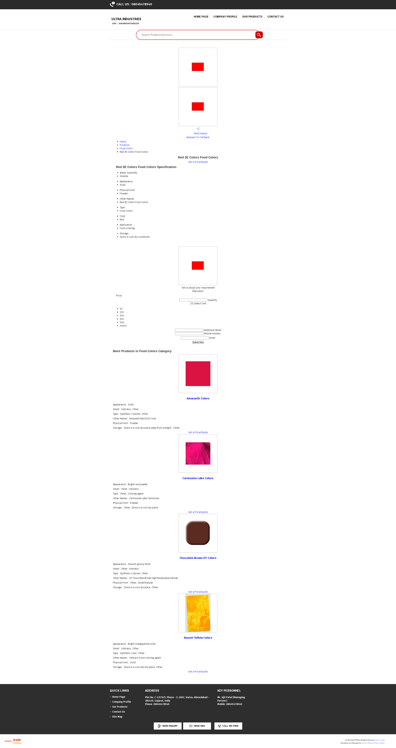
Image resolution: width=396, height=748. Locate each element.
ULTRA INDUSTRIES (126, 21)
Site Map (117, 716)
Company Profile (225, 16)
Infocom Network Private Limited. (373, 743)
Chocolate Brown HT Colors (198, 558)
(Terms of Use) (380, 740)
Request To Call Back (198, 137)
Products (125, 145)
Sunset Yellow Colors (198, 637)
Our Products (252, 16)
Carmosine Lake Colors (198, 478)
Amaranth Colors (198, 398)
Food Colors (126, 148)
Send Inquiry (200, 133)
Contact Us (275, 16)
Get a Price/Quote (198, 161)
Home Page (201, 16)
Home (123, 141)
